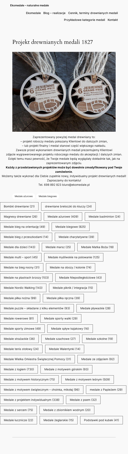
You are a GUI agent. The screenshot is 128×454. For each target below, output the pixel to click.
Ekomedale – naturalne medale (29, 5)
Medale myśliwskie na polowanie (74, 257)
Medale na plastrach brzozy (26, 277)
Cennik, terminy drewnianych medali (93, 13)
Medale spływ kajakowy (70, 328)
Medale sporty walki (61, 318)
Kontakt (113, 20)
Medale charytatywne (76, 237)
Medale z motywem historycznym (29, 379)
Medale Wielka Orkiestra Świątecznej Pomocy (37, 359)
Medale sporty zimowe (22, 328)
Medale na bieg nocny (22, 267)
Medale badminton (104, 216)
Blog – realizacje (54, 13)
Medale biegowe (48, 196)
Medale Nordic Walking (23, 287)
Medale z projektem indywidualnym (32, 399)
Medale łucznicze (18, 420)
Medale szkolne (99, 338)
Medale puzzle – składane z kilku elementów (37, 308)
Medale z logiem (19, 369)
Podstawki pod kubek (101, 420)
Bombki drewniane (19, 206)
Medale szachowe (60, 338)
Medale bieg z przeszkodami (26, 237)
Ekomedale (33, 13)
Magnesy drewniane (20, 216)
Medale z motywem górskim (66, 369)
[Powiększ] (111, 56)
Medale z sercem (18, 410)
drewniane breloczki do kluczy (68, 206)
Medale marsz (58, 247)
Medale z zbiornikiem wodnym (66, 410)
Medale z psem (83, 399)
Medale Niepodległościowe (80, 277)
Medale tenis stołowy (21, 349)
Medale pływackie (95, 308)
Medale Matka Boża (97, 247)
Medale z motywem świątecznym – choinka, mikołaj (42, 389)
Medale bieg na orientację (24, 226)
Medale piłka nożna (20, 298)
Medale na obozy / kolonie (70, 267)
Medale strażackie (19, 338)
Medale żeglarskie (59, 420)
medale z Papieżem (106, 389)
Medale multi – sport (21, 257)
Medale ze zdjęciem (97, 359)
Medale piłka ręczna (63, 298)
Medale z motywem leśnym (87, 379)
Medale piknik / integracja (73, 287)
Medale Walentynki (64, 349)
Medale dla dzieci (19, 247)
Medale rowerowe (19, 318)
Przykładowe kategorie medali (84, 20)
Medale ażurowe (24, 196)
